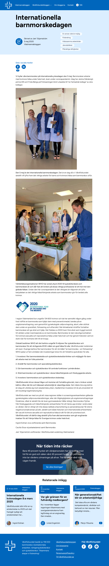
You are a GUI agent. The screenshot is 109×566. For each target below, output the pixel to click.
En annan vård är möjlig (71, 34)
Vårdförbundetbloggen (41, 5)
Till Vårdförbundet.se (65, 557)
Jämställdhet (67, 45)
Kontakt (71, 5)
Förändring (66, 38)
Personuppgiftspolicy (65, 553)
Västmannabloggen (22, 5)
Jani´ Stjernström (40, 38)
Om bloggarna (59, 5)
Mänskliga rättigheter (70, 49)
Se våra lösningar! (54, 467)
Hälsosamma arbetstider (71, 41)
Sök (81, 5)
